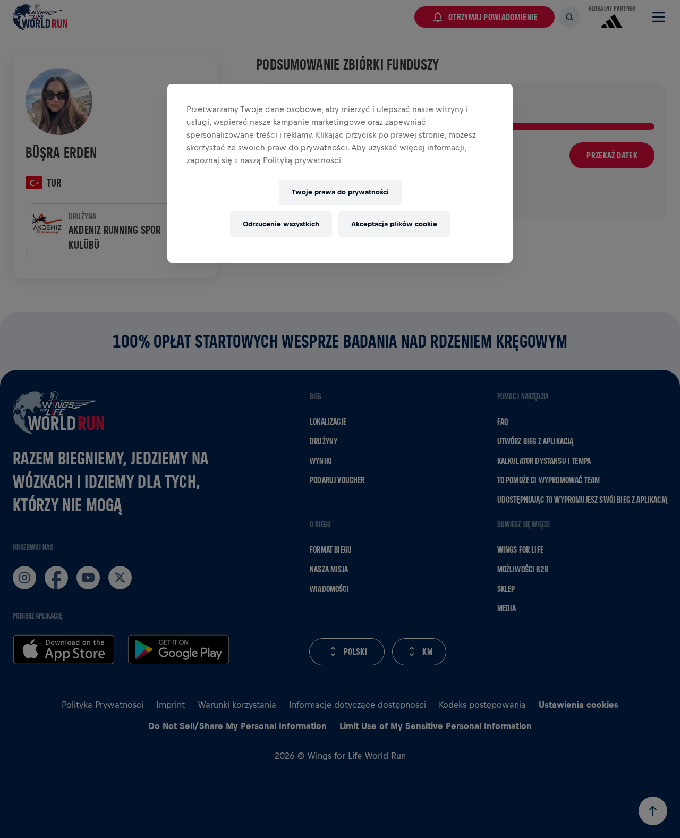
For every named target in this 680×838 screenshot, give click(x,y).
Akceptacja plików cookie (394, 224)
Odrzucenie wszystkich (281, 224)
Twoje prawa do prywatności (340, 192)
